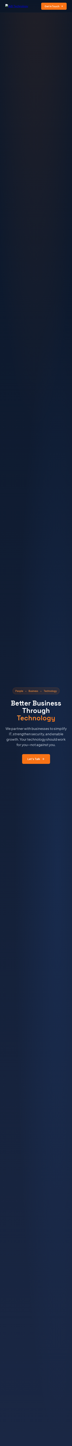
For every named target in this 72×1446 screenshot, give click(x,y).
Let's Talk (33, 759)
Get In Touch (52, 6)
